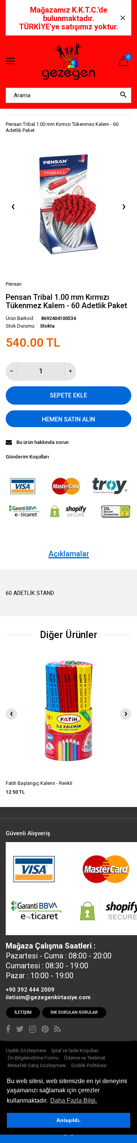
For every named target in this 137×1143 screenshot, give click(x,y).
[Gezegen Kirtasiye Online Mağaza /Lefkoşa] (68, 61)
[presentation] (11, 714)
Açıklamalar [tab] (68, 553)
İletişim (23, 1012)
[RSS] (57, 1030)
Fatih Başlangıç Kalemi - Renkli (39, 783)
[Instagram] (32, 1030)
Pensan (14, 284)
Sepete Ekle (68, 395)
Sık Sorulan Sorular (74, 1012)
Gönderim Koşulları (27, 457)
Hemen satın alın (68, 419)
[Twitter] (20, 1030)
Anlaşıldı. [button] (68, 1120)
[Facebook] (8, 1030)
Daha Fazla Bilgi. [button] (73, 1100)
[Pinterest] (45, 1030)
